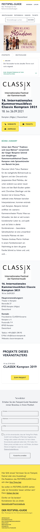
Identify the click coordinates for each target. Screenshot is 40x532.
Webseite (12, 124)
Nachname (5, 418)
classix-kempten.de (16, 338)
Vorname (5, 411)
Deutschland (7, 15)
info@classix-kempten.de (16, 335)
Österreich (18, 15)
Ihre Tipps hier (15, 482)
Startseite (6, 55)
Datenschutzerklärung (11, 449)
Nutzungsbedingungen (11, 521)
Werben (29, 4)
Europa (28, 15)
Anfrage (12, 129)
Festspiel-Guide (12, 4)
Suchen (31, 20)
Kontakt (5, 523)
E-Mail (4, 426)
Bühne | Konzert (9, 141)
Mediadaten (6, 524)
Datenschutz (7, 519)
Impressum (6, 518)
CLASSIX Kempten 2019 (20, 367)
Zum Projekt (20, 378)
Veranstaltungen (9, 528)
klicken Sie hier (13, 493)
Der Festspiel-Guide (14, 510)
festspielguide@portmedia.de (13, 504)
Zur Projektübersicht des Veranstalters (13, 73)
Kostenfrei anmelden (20, 455)
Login (36, 4)
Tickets (35, 15)
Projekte (5, 526)
